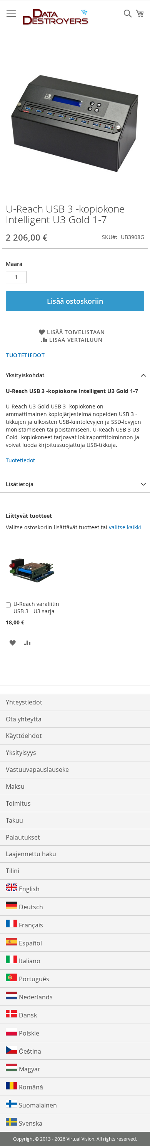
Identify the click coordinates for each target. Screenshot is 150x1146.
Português (33, 979)
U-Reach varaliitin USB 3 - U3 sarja (36, 607)
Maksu (15, 786)
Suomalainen (37, 1105)
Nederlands (35, 997)
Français (30, 925)
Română (30, 1087)
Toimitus (18, 803)
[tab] (75, 375)
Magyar (28, 1069)
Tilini (12, 871)
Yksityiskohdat (25, 375)
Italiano (28, 961)
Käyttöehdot (24, 735)
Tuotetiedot (25, 355)
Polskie (28, 1033)
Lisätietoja (19, 484)
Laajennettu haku (31, 854)
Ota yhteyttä (24, 719)
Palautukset (23, 837)
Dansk (27, 1015)
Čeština (29, 1051)
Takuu (14, 820)
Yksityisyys (21, 752)
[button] (12, 642)
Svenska (29, 1123)
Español (29, 943)
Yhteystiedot (24, 702)
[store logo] (55, 17)
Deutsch (30, 907)
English (28, 889)
